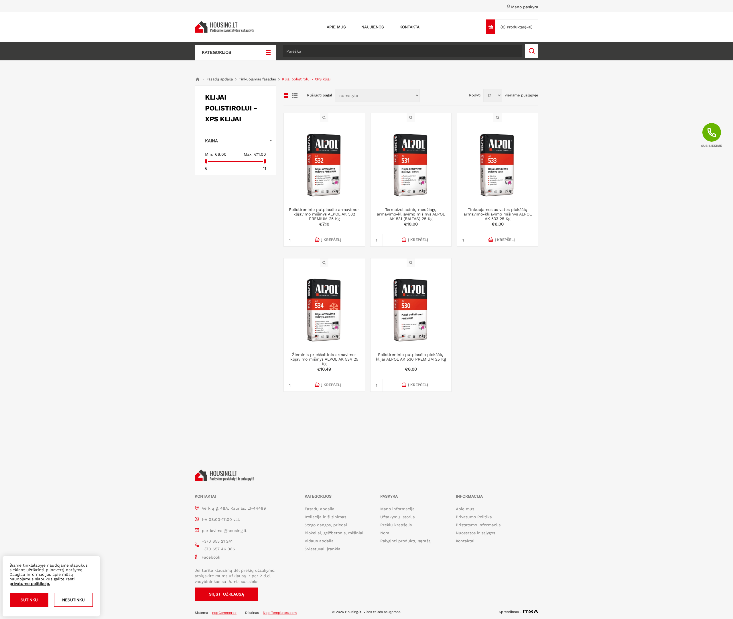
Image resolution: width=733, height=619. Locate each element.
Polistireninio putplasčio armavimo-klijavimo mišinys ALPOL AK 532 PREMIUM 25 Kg (324, 214)
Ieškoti (531, 51)
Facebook (211, 557)
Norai (385, 533)
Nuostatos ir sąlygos (475, 533)
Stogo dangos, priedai (326, 525)
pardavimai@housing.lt (224, 530)
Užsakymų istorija (397, 517)
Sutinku (29, 600)
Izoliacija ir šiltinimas (325, 517)
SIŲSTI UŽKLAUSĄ (226, 594)
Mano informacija (397, 509)
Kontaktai (465, 541)
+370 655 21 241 (217, 541)
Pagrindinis (197, 79)
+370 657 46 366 (218, 549)
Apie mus (465, 509)
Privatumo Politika (474, 517)
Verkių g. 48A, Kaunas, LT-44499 (234, 508)
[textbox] (402, 51)
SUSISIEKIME (711, 146)
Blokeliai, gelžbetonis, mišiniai (334, 533)
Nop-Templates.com (280, 613)
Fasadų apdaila (319, 509)
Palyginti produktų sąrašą (405, 541)
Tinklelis (286, 95)
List (294, 95)
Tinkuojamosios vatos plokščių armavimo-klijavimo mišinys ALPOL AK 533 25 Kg (498, 214)
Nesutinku (73, 600)
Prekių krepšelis (396, 525)
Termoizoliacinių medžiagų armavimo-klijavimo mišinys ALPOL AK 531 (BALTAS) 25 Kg (411, 214)
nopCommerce (224, 613)
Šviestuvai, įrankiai (323, 549)
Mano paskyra (524, 7)
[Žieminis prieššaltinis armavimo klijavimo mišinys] (324, 307)
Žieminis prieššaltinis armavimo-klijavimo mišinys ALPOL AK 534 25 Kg (324, 359)
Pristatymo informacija (478, 525)
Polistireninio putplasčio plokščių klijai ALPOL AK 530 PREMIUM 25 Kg (411, 356)
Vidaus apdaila (319, 541)
